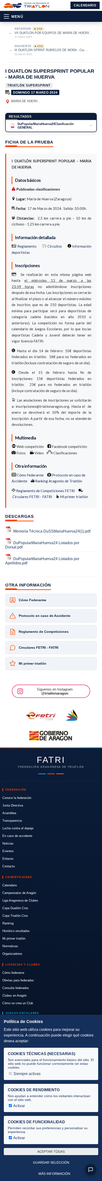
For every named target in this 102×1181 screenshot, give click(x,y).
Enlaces (8, 858)
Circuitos (54, 246)
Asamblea (9, 813)
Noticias (8, 843)
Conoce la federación (16, 798)
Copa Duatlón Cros (15, 908)
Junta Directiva (12, 805)
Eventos (8, 851)
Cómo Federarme (30, 475)
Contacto (8, 866)
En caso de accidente (17, 836)
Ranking (8, 923)
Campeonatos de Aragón (19, 893)
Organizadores (12, 953)
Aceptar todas (51, 1151)
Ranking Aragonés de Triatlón (58, 481)
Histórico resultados (16, 931)
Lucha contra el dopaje (17, 828)
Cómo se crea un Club (17, 1003)
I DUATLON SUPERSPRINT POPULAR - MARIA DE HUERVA (49, 74)
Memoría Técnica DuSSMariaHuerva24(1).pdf (51, 531)
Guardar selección (51, 1162)
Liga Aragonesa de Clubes (20, 900)
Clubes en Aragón (14, 995)
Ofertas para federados (18, 980)
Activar (19, 1106)
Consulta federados (15, 988)
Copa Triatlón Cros (15, 915)
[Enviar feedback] (90, 1169)
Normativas (10, 946)
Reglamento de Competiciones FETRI (45, 491)
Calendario (85, 5)
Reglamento (27, 246)
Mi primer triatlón (73, 496)
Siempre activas (27, 1074)
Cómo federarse (13, 973)
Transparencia (12, 820)
